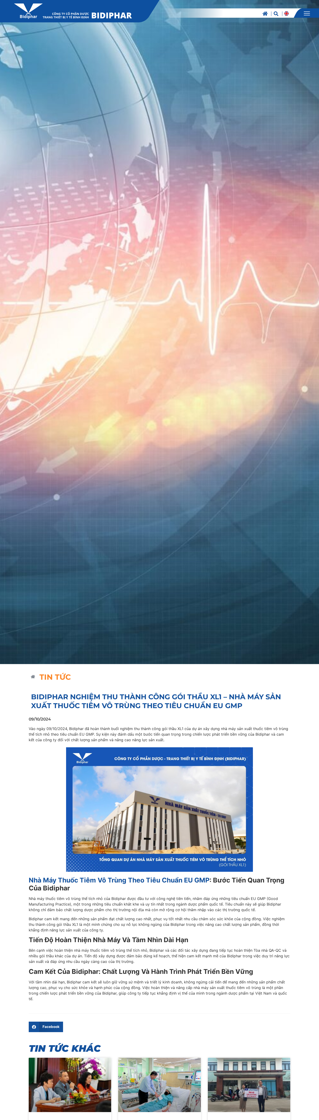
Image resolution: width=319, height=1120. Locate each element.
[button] (46, 1027)
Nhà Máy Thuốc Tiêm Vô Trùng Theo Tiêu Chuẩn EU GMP (119, 880)
